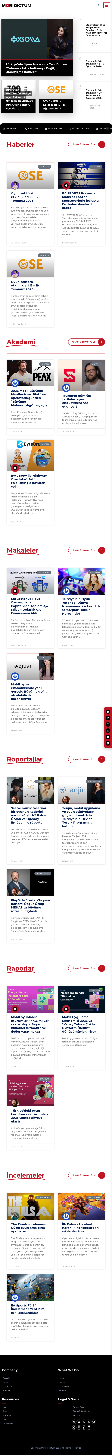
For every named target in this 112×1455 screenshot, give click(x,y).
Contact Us (7, 1386)
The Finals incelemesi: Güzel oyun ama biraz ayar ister (28, 1227)
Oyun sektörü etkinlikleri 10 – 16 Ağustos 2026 (54, 104)
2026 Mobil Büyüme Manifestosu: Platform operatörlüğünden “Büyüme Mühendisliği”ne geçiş (29, 398)
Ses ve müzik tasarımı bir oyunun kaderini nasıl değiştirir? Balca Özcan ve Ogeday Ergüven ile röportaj (28, 815)
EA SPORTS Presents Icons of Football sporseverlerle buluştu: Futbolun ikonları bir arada (81, 201)
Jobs (4, 1419)
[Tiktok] (84, 1427)
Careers (6, 1382)
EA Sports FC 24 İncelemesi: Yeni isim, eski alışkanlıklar (28, 1309)
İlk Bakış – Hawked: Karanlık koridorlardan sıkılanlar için (80, 1227)
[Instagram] (89, 1422)
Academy (7, 1415)
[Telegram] (74, 1427)
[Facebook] (74, 1422)
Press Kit (6, 1390)
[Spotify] (79, 1427)
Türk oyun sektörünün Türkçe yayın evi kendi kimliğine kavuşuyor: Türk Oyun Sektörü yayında (19, 99)
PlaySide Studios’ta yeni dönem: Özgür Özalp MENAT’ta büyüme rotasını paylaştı (30, 905)
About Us (6, 1378)
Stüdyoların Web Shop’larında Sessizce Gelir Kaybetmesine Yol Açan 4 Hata (96, 30)
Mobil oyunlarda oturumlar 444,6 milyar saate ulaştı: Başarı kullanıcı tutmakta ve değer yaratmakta (30, 1024)
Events (61, 1382)
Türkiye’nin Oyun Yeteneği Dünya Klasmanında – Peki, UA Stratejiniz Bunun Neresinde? (81, 606)
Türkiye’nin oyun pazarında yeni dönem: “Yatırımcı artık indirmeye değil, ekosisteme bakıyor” (36, 68)
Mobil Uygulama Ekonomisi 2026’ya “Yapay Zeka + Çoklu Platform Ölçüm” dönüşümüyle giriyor (79, 1024)
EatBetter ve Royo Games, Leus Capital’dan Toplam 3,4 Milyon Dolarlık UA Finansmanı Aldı (29, 606)
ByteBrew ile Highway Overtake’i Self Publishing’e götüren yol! (29, 481)
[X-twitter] (84, 1422)
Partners (62, 1390)
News (5, 1407)
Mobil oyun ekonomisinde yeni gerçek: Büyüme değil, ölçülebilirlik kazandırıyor (29, 692)
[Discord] (89, 1427)
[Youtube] (94, 1422)
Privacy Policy (79, 1407)
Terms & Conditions (81, 1411)
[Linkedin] (79, 1422)
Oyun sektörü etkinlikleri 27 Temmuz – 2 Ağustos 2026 (94, 94)
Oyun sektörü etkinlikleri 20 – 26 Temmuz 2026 (25, 197)
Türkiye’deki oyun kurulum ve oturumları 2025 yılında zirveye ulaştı (29, 1116)
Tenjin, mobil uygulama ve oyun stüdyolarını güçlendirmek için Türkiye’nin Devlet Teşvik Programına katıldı (81, 817)
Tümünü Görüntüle (83, 144)
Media (61, 1378)
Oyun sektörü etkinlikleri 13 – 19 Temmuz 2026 (25, 285)
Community (64, 1386)
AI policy (76, 1415)
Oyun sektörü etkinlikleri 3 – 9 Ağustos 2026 (95, 64)
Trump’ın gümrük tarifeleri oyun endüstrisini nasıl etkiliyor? (76, 401)
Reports (6, 1411)
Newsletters (8, 1424)
